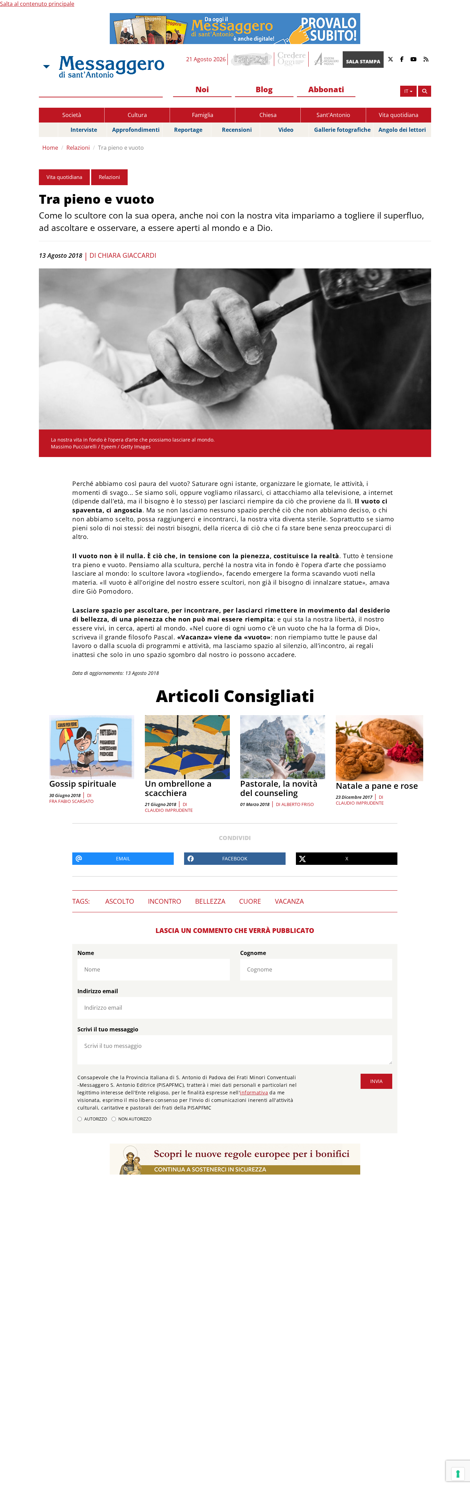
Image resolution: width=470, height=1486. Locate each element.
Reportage (188, 130)
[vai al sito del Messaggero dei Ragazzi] (251, 59)
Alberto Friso (297, 804)
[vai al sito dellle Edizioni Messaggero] (325, 59)
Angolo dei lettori (402, 130)
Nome (85, 953)
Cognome (253, 953)
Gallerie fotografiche (342, 130)
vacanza (289, 901)
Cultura (137, 115)
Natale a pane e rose (377, 785)
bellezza (210, 901)
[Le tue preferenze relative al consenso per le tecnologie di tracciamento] (457, 1473)
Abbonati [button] (326, 89)
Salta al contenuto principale (37, 4)
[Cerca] (424, 91)
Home (50, 147)
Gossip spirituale (82, 783)
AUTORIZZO (95, 1119)
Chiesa (268, 115)
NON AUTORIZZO (134, 1119)
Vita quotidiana (398, 115)
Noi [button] (202, 89)
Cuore (250, 901)
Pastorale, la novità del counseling (279, 788)
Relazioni (78, 147)
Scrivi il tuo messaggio (107, 1029)
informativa (254, 1092)
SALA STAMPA (363, 61)
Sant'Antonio (333, 115)
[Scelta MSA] (46, 66)
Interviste (84, 130)
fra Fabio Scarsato (71, 801)
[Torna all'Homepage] (111, 66)
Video (285, 130)
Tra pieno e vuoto (121, 147)
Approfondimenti (136, 130)
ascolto (119, 901)
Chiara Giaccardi (127, 255)
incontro (164, 901)
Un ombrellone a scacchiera (178, 788)
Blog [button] (264, 89)
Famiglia (202, 115)
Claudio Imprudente (169, 810)
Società (71, 115)
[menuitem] (202, 89)
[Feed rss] (426, 59)
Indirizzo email (97, 991)
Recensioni (237, 130)
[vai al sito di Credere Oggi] (292, 59)
